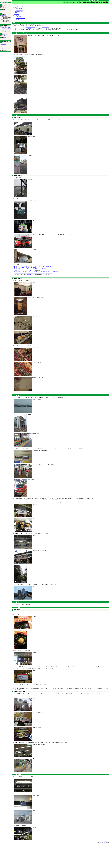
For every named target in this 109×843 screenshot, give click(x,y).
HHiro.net (2, 45)
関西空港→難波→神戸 (20, 18)
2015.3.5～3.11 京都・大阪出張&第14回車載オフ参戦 (85, 2)
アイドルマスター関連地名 (5, 29)
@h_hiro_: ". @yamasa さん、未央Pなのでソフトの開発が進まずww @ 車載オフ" (30, 268)
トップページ (3, 6)
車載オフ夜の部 (19, 11)
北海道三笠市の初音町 (6, 27)
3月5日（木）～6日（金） (19, 6)
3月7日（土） (16, 7)
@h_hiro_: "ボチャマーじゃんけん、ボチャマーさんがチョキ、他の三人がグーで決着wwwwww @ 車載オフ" (36, 271)
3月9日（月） (16, 14)
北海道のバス (3, 19)
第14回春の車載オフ (30, 27)
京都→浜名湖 (19, 8)
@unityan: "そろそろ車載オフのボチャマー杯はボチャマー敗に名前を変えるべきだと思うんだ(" (33, 273)
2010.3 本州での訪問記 (6, 28)
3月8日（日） (16, 12)
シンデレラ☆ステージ (30, 28)
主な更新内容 (3, 7)
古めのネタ (3, 35)
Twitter (2, 47)
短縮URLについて (4, 39)
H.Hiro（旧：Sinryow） (106, 841)
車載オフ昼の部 (19, 10)
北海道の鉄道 (3, 15)
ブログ (2, 48)
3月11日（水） (17, 19)
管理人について (3, 44)
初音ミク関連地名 (4, 26)
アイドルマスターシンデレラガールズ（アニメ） (26, 270)
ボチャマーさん (29, 274)
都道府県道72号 (8, 31)
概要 (15, 4)
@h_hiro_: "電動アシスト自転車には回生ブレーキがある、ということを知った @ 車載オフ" (32, 266)
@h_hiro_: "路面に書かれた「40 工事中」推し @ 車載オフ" (26, 267)
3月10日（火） (17, 15)
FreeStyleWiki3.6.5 (102, 842)
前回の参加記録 (45, 27)
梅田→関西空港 (19, 16)
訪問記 (3, 30)
